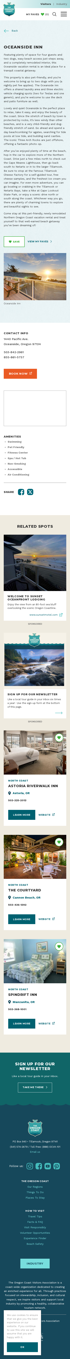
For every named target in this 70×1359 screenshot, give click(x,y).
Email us (35, 1151)
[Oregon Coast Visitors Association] (9, 9)
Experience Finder (35, 1238)
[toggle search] (54, 14)
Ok (22, 1347)
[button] (21, 492)
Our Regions (35, 1186)
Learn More (21, 814)
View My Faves (38, 241)
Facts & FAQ (35, 1221)
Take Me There (33, 1087)
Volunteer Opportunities (35, 1232)
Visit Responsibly (35, 1227)
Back (14, 30)
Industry (61, 3)
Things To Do (35, 1192)
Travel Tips (35, 1216)
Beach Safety (35, 1243)
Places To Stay (35, 1197)
